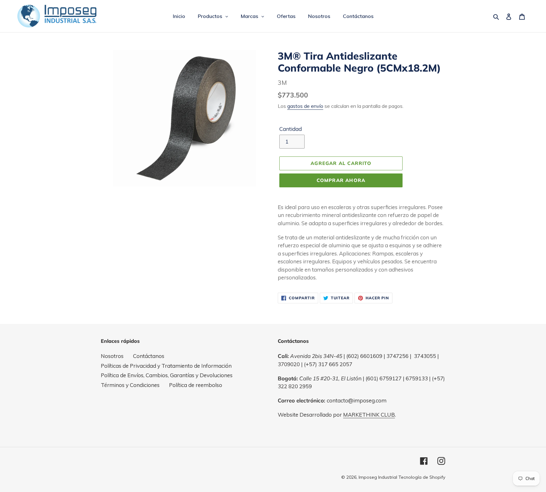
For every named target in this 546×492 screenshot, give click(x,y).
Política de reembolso (195, 385)
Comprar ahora (341, 180)
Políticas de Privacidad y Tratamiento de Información (166, 365)
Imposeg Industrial (378, 477)
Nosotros (112, 356)
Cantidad (290, 129)
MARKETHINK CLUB (369, 414)
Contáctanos (148, 356)
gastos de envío (305, 106)
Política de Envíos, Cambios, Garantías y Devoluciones (167, 375)
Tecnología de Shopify (421, 477)
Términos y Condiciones (130, 385)
